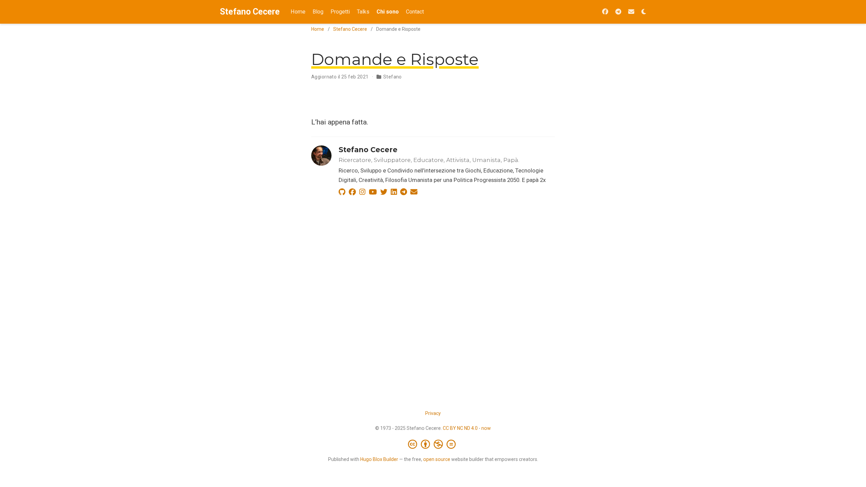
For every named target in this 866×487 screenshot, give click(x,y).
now (486, 428)
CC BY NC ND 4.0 (460, 428)
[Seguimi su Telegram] (618, 12)
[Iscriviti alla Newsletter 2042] (631, 12)
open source (436, 459)
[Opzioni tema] (643, 12)
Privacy (433, 413)
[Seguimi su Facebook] (605, 12)
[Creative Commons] (433, 444)
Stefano (392, 76)
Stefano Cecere (250, 12)
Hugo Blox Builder (379, 459)
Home (317, 29)
